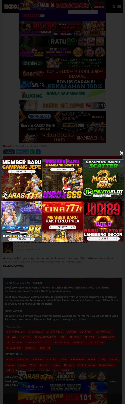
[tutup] (122, 153)
